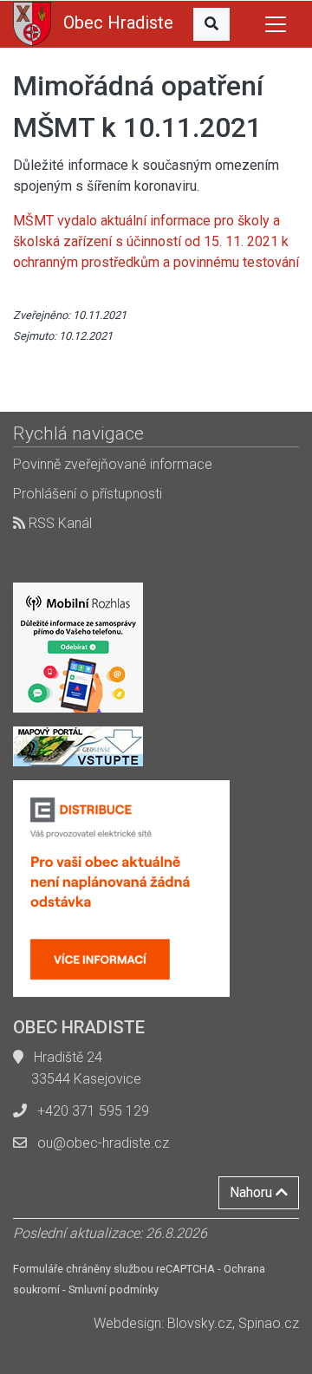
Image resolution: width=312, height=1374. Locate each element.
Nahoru (253, 1192)
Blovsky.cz (199, 1323)
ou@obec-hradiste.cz (103, 1143)
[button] (211, 24)
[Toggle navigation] (275, 24)
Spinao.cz (268, 1323)
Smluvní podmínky (113, 1289)
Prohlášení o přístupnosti (87, 493)
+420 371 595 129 (93, 1111)
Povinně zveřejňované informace (112, 464)
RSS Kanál (58, 523)
